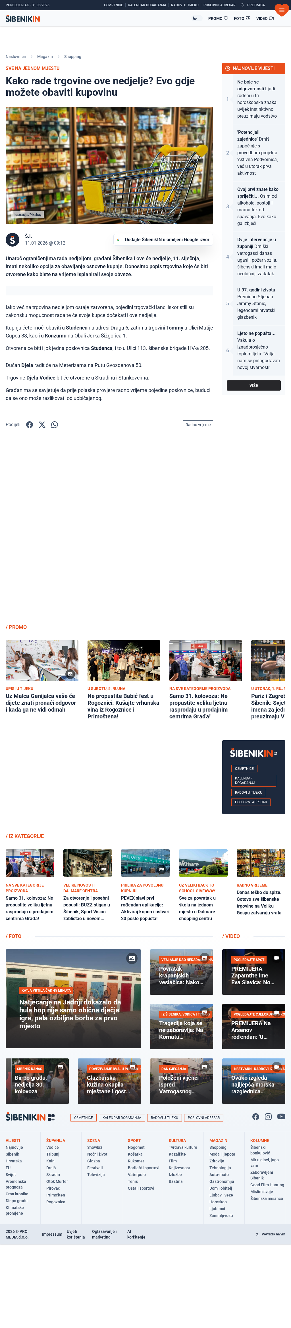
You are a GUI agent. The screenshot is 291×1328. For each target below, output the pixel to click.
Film (173, 1161)
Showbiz (94, 1147)
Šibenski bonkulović (260, 1150)
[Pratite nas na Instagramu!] (268, 1116)
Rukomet (136, 1161)
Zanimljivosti (221, 1215)
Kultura (177, 1140)
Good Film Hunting (267, 1185)
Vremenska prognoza (16, 1184)
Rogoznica (55, 1202)
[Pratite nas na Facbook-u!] (255, 1116)
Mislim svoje (261, 1191)
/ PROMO (16, 627)
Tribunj (52, 1154)
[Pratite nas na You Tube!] (281, 1117)
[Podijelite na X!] (42, 424)
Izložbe (175, 1174)
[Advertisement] (253, 529)
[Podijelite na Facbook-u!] (29, 424)
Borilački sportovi (143, 1168)
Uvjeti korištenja (76, 1234)
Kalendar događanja (245, 780)
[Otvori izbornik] (282, 10)
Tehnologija (220, 1168)
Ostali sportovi (141, 1188)
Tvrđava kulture (183, 1147)
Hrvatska (14, 1161)
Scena (93, 1140)
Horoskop (218, 1202)
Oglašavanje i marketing (104, 1234)
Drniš (51, 1168)
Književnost (179, 1168)
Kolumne (259, 1140)
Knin (50, 1161)
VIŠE (254, 385)
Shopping (72, 56)
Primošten (55, 1195)
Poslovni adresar (251, 802)
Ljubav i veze (221, 1195)
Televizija (96, 1174)
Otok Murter (57, 1181)
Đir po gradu (17, 1200)
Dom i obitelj (220, 1188)
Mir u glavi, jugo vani (264, 1163)
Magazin (45, 56)
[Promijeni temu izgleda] (197, 18)
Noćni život (97, 1154)
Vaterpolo (137, 1174)
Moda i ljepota (222, 1154)
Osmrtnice (244, 769)
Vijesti (13, 1140)
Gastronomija (221, 1181)
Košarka (135, 1154)
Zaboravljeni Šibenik (261, 1175)
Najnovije (14, 1147)
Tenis (133, 1181)
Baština (176, 1181)
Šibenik (12, 1154)
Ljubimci (217, 1208)
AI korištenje (136, 1234)
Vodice (52, 1147)
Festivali (95, 1168)
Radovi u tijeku (248, 793)
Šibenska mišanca (266, 1198)
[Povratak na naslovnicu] (98, 18)
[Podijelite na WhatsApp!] (54, 424)
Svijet (11, 1174)
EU (8, 1168)
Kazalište (177, 1154)
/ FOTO (13, 936)
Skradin (53, 1174)
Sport (134, 1140)
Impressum (52, 1234)
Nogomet (136, 1147)
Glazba (93, 1161)
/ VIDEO (231, 936)
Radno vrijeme (198, 424)
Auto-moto (219, 1174)
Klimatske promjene (15, 1210)
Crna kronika (17, 1194)
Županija (55, 1140)
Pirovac (53, 1188)
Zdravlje (216, 1161)
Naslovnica (16, 56)
